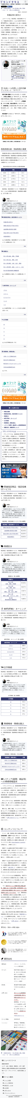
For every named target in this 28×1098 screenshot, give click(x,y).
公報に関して (11, 867)
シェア (10, 6)
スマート (6, 294)
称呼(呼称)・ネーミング (9, 285)
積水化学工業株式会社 (9, 360)
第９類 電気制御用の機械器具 (11, 270)
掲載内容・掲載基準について (11, 427)
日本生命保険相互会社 (9, 367)
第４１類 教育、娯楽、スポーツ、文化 (14, 267)
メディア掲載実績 (8, 1083)
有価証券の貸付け (7, 8)
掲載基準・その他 (8, 1085)
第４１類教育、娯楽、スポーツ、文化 (10, 594)
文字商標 (5, 319)
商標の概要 (7, 411)
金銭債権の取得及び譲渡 (10, 229)
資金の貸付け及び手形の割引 (11, 233)
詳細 (25, 246)
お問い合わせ (14, 921)
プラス (3, 10)
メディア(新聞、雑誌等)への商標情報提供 (15, 425)
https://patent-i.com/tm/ (18, 842)
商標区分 (5, 251)
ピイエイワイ (7, 297)
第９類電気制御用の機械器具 (11, 598)
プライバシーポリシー (9, 1093)
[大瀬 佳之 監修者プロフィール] (22, 64)
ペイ (5, 305)
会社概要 (6, 1088)
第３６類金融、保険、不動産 (11, 583)
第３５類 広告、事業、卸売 (11, 260)
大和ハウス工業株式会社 (14, 10)
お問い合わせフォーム (12, 817)
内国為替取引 (7, 236)
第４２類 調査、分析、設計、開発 (12, 263)
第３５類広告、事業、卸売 (10, 587)
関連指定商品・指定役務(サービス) (12, 217)
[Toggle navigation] (25, 1)
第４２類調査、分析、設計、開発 (10, 590)
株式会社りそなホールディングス (12, 363)
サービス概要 (7, 1080)
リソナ (5, 301)
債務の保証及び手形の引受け (11, 225)
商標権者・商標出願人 (9, 351)
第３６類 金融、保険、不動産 (19, 8)
